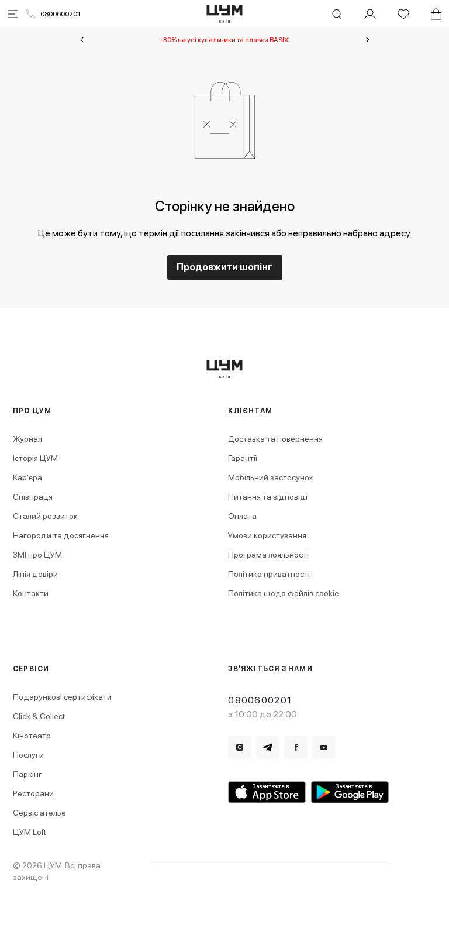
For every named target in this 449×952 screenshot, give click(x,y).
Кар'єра (27, 477)
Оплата (242, 516)
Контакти (31, 593)
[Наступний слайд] (368, 40)
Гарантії (242, 458)
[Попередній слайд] (82, 40)
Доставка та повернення (275, 439)
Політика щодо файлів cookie (283, 593)
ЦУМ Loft (29, 832)
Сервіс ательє (39, 812)
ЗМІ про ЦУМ (37, 554)
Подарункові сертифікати (62, 697)
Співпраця (33, 496)
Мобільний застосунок (270, 477)
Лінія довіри (35, 574)
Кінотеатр (32, 735)
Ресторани (33, 793)
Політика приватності (269, 574)
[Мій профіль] (370, 14)
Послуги (28, 754)
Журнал (27, 439)
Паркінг (27, 774)
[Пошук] (337, 14)
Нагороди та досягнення (61, 535)
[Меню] (13, 14)
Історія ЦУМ (35, 458)
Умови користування (267, 535)
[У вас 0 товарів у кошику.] (436, 14)
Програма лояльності (268, 554)
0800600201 (60, 14)
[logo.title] (225, 369)
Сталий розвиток (45, 516)
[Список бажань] (403, 14)
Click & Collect (39, 716)
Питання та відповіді (268, 496)
